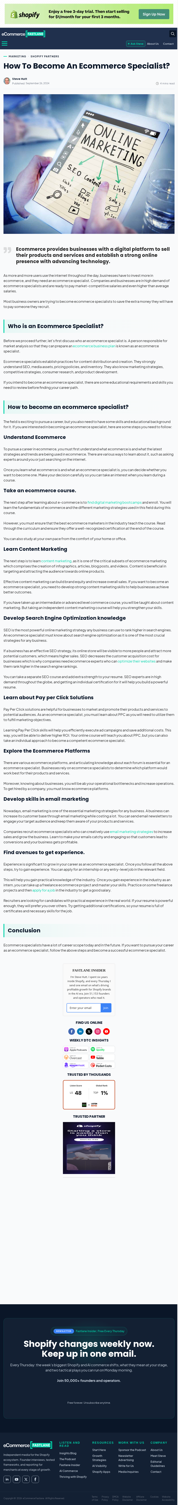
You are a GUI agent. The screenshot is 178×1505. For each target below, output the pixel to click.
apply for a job (43, 890)
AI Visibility (99, 1466)
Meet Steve (158, 1456)
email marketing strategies (131, 831)
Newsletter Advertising (126, 1458)
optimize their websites (137, 661)
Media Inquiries (128, 1471)
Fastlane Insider (69, 1465)
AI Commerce (68, 1471)
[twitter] (89, 1031)
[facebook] (71, 1031)
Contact (168, 43)
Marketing (17, 56)
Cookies (154, 1496)
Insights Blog (67, 1453)
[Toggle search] (172, 33)
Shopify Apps (101, 1471)
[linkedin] (80, 1031)
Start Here (99, 1450)
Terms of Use (95, 1498)
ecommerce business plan (94, 346)
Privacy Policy (105, 1498)
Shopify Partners (45, 56)
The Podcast (67, 1459)
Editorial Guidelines (158, 1464)
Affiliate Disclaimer (141, 1498)
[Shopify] (89, 14)
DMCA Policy (115, 1498)
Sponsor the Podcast (132, 1450)
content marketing (56, 561)
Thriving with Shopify (73, 1476)
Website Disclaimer (127, 1498)
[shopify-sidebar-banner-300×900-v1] (89, 1147)
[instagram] (97, 1031)
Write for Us (126, 1466)
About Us (153, 43)
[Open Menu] (4, 43)
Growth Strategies (99, 1458)
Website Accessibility (168, 1498)
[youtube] (106, 1031)
